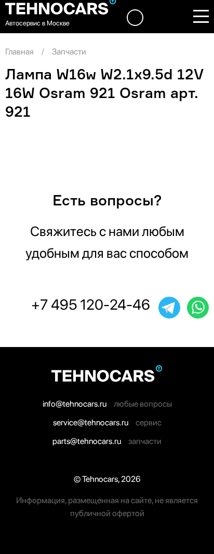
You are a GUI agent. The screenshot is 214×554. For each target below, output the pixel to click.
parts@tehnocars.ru (86, 441)
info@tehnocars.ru (74, 404)
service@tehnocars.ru (90, 422)
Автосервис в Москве (37, 23)
